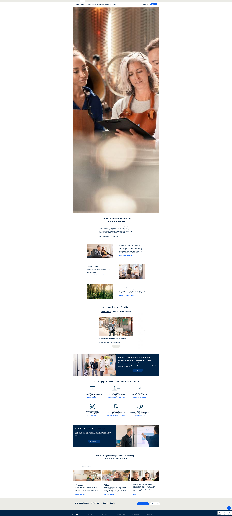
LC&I (95, 0)
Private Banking (89, 0)
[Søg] (147, 4)
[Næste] (145, 331)
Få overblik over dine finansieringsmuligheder (97, 274)
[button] (94, 4)
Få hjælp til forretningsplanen (125, 255)
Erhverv (82, 0)
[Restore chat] (229, 508)
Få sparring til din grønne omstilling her (127, 295)
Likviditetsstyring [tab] (106, 311)
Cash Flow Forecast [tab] (125, 311)
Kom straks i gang (143, 503)
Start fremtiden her (94, 441)
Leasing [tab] (115, 311)
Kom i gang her (137, 370)
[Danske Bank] (80, 4)
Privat (77, 0)
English (144, 4)
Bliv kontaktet (155, 503)
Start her (116, 346)
